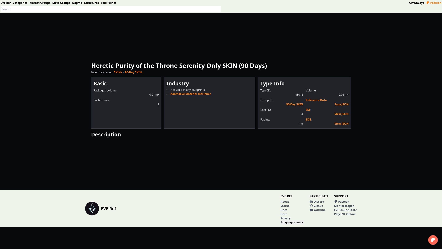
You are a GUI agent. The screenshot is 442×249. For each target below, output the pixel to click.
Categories (20, 3)
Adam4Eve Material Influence (190, 94)
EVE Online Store (345, 210)
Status (285, 206)
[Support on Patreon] (433, 240)
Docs (284, 210)
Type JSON (342, 104)
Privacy (286, 218)
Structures (91, 3)
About (285, 202)
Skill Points (108, 3)
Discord (318, 202)
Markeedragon (344, 206)
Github (318, 206)
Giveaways (416, 3)
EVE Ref (6, 3)
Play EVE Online (344, 214)
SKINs (118, 72)
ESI (308, 110)
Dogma (77, 3)
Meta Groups (61, 3)
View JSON (341, 114)
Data (284, 214)
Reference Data (316, 100)
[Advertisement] (221, 37)
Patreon (435, 3)
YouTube (319, 210)
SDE (308, 119)
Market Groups (40, 3)
